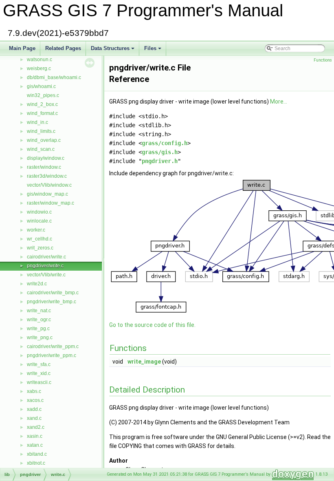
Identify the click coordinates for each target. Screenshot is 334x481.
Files (153, 50)
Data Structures (113, 50)
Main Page (22, 48)
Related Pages (63, 48)
